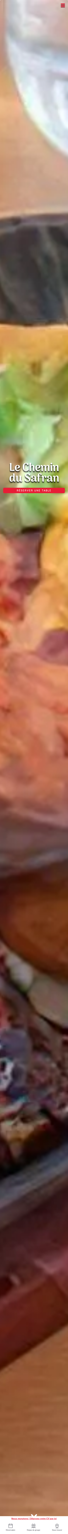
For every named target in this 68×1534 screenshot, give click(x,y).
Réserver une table (34, 490)
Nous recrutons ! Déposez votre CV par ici (34, 1518)
